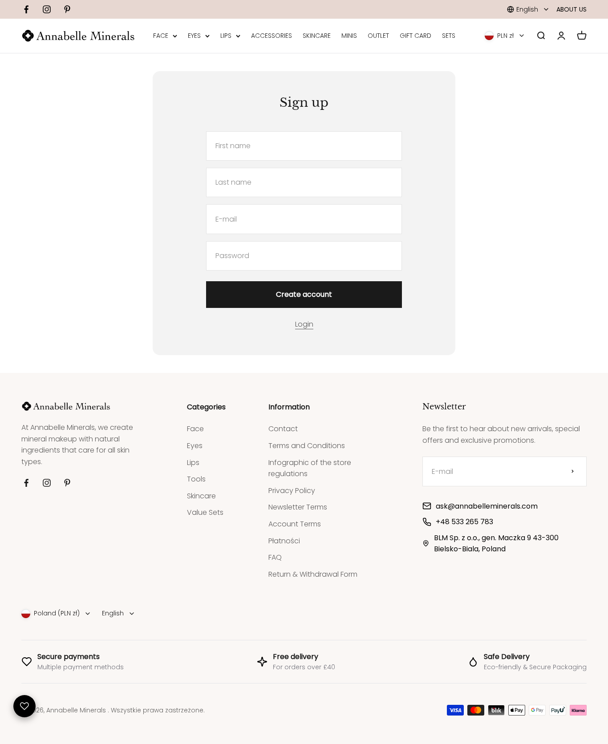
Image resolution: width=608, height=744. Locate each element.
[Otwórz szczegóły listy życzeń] (24, 706)
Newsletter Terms (297, 507)
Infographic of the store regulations (309, 468)
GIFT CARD (415, 36)
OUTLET (378, 36)
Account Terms (294, 524)
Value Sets (205, 512)
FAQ (275, 557)
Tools (196, 479)
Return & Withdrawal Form (312, 574)
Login (304, 324)
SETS (448, 36)
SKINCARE (317, 36)
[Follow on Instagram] (47, 9)
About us (571, 9)
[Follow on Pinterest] (67, 9)
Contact (283, 429)
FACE (160, 36)
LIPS (225, 36)
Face (195, 429)
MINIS (349, 36)
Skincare (201, 496)
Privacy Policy (291, 490)
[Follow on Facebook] (26, 9)
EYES (194, 36)
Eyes (195, 446)
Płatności (284, 541)
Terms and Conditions (306, 446)
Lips (193, 462)
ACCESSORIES (271, 36)
